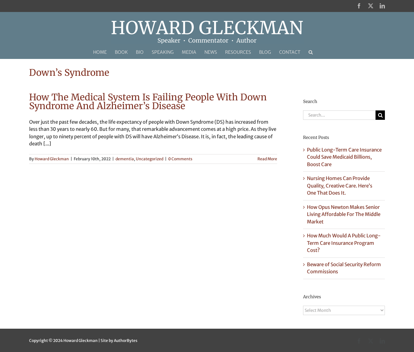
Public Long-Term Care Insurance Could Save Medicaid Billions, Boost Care (344, 157)
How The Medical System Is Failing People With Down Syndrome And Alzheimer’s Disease (148, 101)
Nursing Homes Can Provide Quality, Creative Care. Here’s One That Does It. (339, 185)
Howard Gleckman (52, 158)
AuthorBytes (125, 340)
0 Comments (180, 158)
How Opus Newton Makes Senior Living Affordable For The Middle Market (343, 214)
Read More (267, 158)
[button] (311, 52)
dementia (124, 158)
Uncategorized (149, 158)
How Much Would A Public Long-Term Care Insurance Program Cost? (344, 243)
